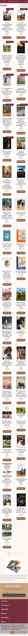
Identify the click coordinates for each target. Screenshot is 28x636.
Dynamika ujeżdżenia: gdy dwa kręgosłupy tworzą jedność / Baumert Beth (7, 363)
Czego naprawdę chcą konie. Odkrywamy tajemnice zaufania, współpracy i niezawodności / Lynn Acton (21, 123)
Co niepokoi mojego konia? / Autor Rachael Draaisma (7, 245)
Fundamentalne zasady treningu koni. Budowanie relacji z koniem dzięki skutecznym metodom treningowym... (21, 60)
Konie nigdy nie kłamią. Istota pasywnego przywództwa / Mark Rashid (21, 182)
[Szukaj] (4, 1)
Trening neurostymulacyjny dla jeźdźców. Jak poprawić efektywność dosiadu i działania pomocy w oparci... (7, 27)
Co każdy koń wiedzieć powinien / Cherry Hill (21, 332)
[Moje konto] (26, 1)
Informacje (4, 601)
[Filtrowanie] (21, 5)
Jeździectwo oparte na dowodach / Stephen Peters (7, 153)
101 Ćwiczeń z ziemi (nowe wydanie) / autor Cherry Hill (21, 422)
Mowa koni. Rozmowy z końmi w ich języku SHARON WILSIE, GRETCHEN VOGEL (7, 511)
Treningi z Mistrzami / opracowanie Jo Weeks (7, 540)
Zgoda (12, 632)
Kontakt (3, 622)
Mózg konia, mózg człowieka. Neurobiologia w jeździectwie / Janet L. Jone (20, 363)
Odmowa (18, 632)
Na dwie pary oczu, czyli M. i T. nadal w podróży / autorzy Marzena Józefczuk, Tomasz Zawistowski (7, 393)
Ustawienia (24, 632)
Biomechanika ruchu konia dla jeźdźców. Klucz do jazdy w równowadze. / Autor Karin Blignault (7, 333)
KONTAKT (4, 613)
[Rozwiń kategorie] (1, 1)
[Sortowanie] (25, 5)
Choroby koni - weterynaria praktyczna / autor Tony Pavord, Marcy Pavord (7, 481)
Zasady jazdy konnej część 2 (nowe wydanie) (21, 245)
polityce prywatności (16, 629)
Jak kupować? (5, 605)
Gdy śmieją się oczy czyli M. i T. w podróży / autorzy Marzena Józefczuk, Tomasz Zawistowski (21, 393)
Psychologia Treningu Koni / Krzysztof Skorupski (21, 451)
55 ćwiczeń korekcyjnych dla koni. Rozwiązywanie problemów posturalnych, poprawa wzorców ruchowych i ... (21, 27)
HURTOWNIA (5, 609)
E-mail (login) (5, 592)
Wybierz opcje (7, 37)
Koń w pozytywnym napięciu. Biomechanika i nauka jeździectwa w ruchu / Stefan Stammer (6, 91)
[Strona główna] (13, 1)
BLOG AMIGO (5, 617)
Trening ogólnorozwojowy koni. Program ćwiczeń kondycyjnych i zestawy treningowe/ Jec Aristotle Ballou (7, 184)
